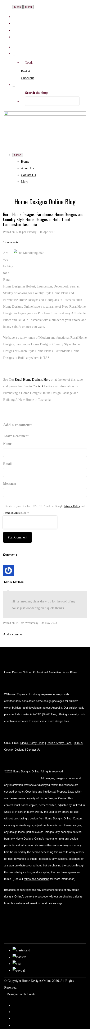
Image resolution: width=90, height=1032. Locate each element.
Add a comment (13, 634)
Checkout (27, 78)
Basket (25, 71)
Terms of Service (12, 512)
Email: (8, 463)
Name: (8, 443)
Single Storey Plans (32, 743)
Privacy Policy (72, 506)
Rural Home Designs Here (32, 379)
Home (25, 161)
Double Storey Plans (59, 743)
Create (31, 994)
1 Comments (10, 242)
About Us (27, 168)
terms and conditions (36, 878)
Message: (9, 483)
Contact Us (28, 175)
